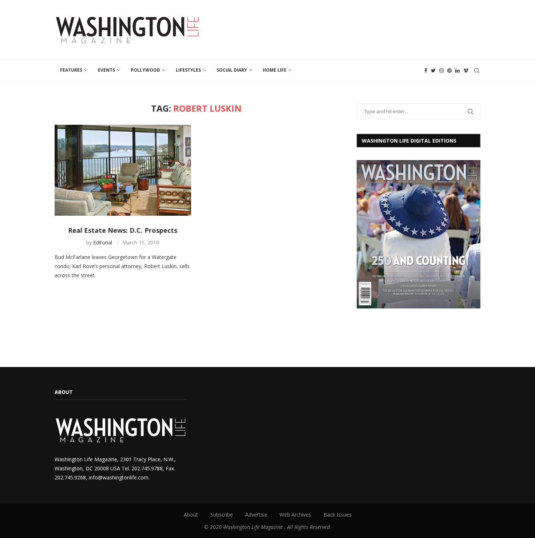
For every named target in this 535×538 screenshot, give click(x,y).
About (191, 514)
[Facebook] (425, 70)
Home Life (274, 70)
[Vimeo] (465, 70)
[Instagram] (441, 70)
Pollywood (145, 70)
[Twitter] (433, 70)
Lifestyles (188, 70)
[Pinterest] (449, 70)
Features (71, 70)
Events (106, 70)
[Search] (476, 70)
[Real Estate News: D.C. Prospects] (123, 170)
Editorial (102, 242)
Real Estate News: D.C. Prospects (122, 230)
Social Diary (232, 70)
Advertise (256, 514)
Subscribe (221, 514)
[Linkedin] (457, 70)
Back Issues (338, 514)
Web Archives (295, 514)
